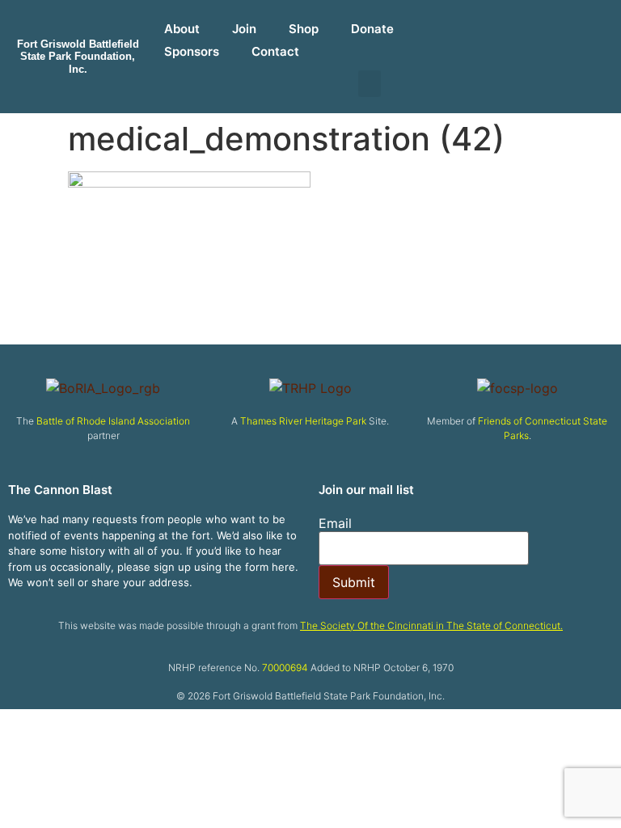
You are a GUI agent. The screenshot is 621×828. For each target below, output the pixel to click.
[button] (369, 83)
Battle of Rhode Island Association (113, 421)
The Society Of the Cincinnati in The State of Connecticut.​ (431, 625)
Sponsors (191, 51)
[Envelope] (574, 24)
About (182, 28)
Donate (372, 28)
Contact (275, 51)
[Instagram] (495, 24)
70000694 (285, 667)
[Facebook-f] (455, 24)
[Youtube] (534, 24)
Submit (353, 582)
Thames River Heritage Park (303, 421)
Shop (304, 28)
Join (244, 28)
